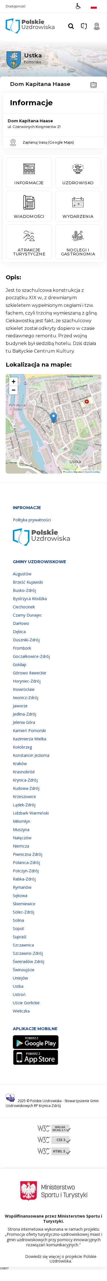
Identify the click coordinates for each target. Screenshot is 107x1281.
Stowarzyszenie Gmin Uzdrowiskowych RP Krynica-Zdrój (52, 1103)
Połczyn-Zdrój (26, 870)
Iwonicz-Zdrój (25, 697)
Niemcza (21, 846)
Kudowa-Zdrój (26, 788)
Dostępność (16, 6)
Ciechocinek (24, 606)
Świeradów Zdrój (28, 961)
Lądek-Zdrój (24, 804)
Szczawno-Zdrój (28, 953)
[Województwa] (84, 26)
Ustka (18, 986)
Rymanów (22, 887)
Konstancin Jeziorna (31, 755)
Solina (18, 920)
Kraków (20, 763)
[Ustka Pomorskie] (23, 67)
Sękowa (20, 895)
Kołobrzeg (22, 747)
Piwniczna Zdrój (27, 854)
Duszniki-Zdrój (26, 639)
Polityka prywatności (32, 519)
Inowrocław (24, 689)
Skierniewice (24, 903)
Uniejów (20, 978)
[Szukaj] (71, 26)
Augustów (22, 574)
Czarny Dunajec (27, 615)
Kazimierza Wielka (29, 738)
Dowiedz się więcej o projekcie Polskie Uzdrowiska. (60, 1258)
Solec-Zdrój (23, 912)
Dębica (19, 631)
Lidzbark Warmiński (31, 813)
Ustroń (19, 994)
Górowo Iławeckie (29, 672)
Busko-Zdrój (24, 590)
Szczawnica (23, 945)
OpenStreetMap (92, 471)
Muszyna (21, 829)
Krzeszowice (24, 796)
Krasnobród (24, 771)
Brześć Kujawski (28, 582)
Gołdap (19, 664)
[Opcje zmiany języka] (93, 6)
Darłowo (21, 623)
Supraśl (19, 936)
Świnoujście (24, 969)
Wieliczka (21, 1011)
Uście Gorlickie (26, 1002)
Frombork (22, 648)
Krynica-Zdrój (25, 780)
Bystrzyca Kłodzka (30, 598)
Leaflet (68, 471)
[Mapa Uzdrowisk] (96, 26)
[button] (78, 6)
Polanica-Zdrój (26, 862)
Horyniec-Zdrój (27, 681)
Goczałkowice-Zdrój (31, 656)
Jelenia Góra (24, 722)
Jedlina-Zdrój (24, 714)
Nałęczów (22, 837)
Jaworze (20, 705)
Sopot (18, 928)
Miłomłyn (21, 821)
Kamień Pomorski (29, 730)
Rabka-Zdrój (24, 879)
